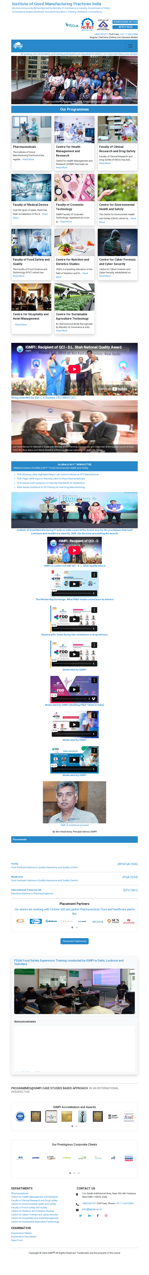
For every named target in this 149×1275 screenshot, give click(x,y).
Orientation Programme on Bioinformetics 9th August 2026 (49, 1021)
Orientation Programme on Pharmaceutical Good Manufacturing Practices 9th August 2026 (68, 1017)
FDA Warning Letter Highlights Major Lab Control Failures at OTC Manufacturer (58, 426)
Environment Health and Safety (57, 419)
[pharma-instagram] (106, 1167)
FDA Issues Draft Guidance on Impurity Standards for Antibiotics (51, 434)
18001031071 (101, 34)
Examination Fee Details (23, 1188)
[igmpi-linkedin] (89, 1167)
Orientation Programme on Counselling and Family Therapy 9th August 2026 (59, 1010)
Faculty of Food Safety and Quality (29, 1159)
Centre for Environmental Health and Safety (33, 1155)
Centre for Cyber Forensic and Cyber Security (34, 1166)
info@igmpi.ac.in (103, 54)
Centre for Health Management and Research (34, 1148)
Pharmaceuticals (20, 1145)
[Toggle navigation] (130, 46)
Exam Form (17, 1192)
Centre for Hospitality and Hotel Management (35, 1169)
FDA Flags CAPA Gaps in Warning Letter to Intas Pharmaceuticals (51, 430)
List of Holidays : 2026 (28, 1000)
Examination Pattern (21, 1184)
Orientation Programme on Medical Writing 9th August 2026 (49, 1007)
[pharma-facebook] (97, 1167)
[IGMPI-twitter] (80, 1167)
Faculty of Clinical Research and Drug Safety (34, 1152)
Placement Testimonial (74, 892)
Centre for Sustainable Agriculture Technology (35, 1173)
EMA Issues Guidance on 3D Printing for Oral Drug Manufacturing (51, 438)
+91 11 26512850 (129, 34)
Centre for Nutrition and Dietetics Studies (32, 1162)
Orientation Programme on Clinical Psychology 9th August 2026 (52, 1014)
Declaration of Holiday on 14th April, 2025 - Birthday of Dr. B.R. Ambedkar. (58, 1003)
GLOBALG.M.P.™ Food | (28, 419)
